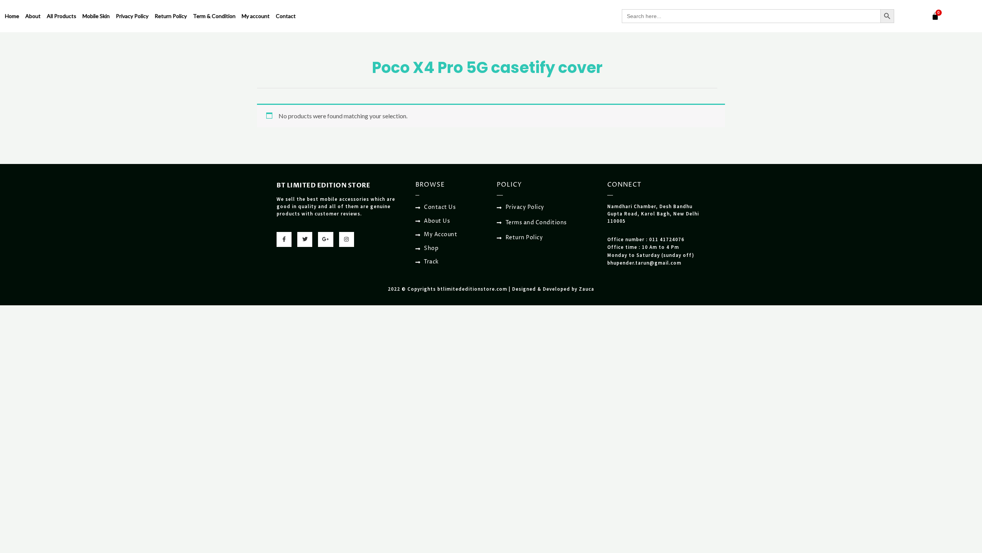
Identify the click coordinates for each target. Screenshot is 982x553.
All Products (61, 16)
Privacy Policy (132, 16)
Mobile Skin (96, 16)
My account (256, 16)
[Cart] (935, 16)
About (33, 16)
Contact (286, 16)
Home (12, 16)
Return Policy (171, 16)
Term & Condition (214, 16)
